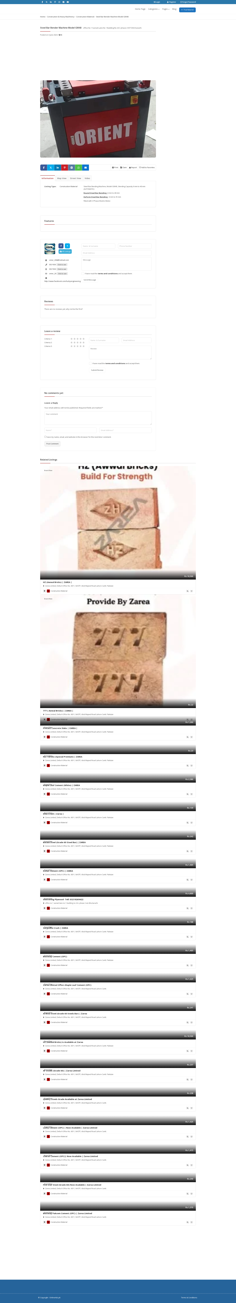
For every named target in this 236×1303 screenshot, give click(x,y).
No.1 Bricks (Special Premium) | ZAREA (62, 756)
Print (116, 167)
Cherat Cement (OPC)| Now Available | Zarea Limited (70, 1156)
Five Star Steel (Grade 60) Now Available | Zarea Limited (72, 1184)
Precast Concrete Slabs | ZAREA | (60, 728)
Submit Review (97, 370)
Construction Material (85, 16)
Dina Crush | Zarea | (53, 813)
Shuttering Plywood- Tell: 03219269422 (63, 899)
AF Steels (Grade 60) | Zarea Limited (61, 1070)
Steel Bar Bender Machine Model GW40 (112, 16)
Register (172, 2)
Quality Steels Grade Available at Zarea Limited (67, 1099)
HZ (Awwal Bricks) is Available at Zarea (63, 1042)
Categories (153, 9)
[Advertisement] (98, 57)
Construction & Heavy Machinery (60, 16)
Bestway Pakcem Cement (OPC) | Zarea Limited (67, 1213)
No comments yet (53, 393)
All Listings (66, 251)
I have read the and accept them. (108, 273)
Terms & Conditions (189, 1297)
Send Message (90, 280)
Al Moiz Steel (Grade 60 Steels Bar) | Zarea (65, 1013)
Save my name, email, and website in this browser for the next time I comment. (79, 437)
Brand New (48, 470)
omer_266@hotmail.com (59, 260)
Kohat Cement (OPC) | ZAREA (58, 870)
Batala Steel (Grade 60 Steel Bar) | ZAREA (64, 842)
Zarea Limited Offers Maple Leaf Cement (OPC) (67, 985)
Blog (174, 9)
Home (42, 16)
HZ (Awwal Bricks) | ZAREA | (57, 582)
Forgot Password (189, 2)
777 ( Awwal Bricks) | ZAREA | (58, 710)
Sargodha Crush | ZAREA (55, 928)
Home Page (140, 9)
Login (157, 2)
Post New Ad (188, 10)
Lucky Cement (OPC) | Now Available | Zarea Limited (70, 1127)
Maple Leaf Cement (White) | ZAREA (61, 785)
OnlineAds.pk (55, 1297)
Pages (165, 9)
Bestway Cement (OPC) (55, 956)
